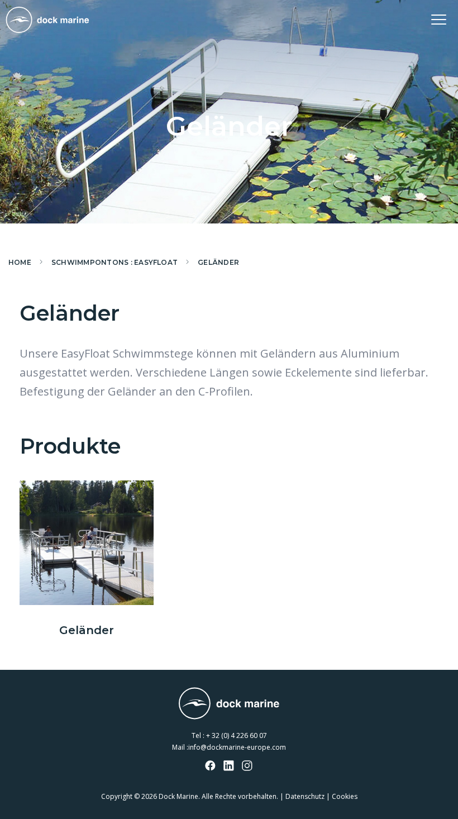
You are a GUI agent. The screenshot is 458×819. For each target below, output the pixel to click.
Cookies (344, 796)
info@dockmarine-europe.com (237, 747)
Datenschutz (305, 796)
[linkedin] (229, 766)
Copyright (116, 796)
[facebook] (210, 766)
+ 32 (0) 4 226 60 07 (236, 735)
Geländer (86, 630)
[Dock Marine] (47, 20)
